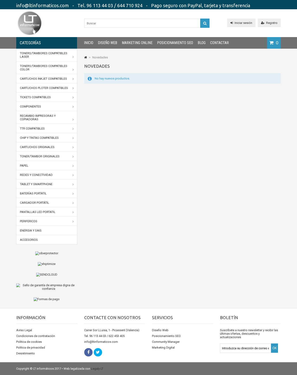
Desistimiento (25, 353)
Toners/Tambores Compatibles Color (43, 67)
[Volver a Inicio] (85, 57)
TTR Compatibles (32, 128)
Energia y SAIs (31, 230)
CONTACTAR (219, 43)
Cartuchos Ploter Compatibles (44, 88)
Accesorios (29, 240)
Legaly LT (97, 368)
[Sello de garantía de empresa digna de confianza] (46, 286)
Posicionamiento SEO (175, 43)
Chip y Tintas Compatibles (39, 138)
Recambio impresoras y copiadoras (38, 117)
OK (274, 348)
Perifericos (28, 221)
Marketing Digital (163, 347)
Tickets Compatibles (35, 97)
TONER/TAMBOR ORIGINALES (40, 156)
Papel (24, 165)
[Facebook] (88, 352)
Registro (272, 23)
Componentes (30, 106)
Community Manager (166, 341)
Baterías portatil (33, 193)
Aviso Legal (24, 330)
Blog (202, 43)
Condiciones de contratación (35, 336)
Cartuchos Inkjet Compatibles (43, 78)
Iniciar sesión (243, 23)
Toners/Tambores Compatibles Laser (43, 54)
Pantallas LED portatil (37, 212)
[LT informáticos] (30, 36)
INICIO (88, 43)
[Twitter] (98, 352)
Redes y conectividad (36, 175)
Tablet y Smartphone (36, 184)
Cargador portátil (34, 202)
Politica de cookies (29, 341)
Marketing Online (137, 43)
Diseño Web (107, 43)
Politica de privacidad (30, 347)
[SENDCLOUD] (46, 274)
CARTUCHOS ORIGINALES (37, 147)
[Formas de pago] (46, 299)
